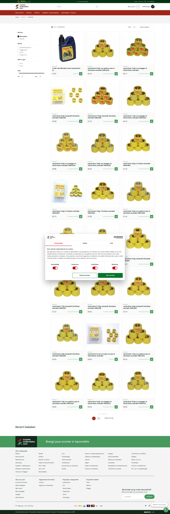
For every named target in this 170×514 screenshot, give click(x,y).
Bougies (110, 454)
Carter (64, 494)
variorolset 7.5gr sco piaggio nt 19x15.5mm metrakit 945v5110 (135, 117)
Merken (23, 17)
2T (21, 66)
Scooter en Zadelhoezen (138, 466)
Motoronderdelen (113, 457)
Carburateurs (66, 482)
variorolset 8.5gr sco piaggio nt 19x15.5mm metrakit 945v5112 (100, 402)
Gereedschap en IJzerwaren (70, 466)
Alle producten (19, 497)
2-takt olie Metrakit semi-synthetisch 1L (66, 69)
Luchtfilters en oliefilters (138, 454)
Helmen (29, 12)
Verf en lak (42, 469)
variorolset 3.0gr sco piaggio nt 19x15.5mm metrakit (135, 69)
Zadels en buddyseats (91, 466)
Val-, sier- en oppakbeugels (139, 469)
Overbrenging (66, 457)
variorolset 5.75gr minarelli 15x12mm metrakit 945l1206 (102, 307)
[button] (166, 510)
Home (17, 17)
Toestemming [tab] (58, 243)
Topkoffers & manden (114, 469)
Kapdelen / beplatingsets (50, 12)
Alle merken (23, 36)
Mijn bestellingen (20, 485)
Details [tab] (85, 243)
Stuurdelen (111, 463)
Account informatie (21, 482)
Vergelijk (17, 494)
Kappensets (66, 491)
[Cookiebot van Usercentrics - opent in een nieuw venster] (115, 237)
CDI (64, 485)
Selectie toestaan (84, 275)
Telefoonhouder (66, 460)
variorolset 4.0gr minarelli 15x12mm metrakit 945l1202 (136, 307)
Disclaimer (53, 512)
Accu (63, 454)
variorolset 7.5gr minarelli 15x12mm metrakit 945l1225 (66, 307)
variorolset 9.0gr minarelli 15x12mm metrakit (136, 259)
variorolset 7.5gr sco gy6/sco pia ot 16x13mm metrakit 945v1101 (136, 355)
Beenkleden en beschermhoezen (117, 466)
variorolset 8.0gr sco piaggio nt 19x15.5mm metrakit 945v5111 (135, 402)
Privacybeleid (33, 512)
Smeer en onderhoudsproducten (94, 454)
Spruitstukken (67, 488)
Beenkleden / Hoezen (68, 12)
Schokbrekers (66, 463)
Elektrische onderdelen (114, 460)
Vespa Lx (23, 55)
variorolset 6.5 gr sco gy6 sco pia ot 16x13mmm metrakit (101, 355)
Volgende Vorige (108, 418)
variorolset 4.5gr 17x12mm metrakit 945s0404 (65, 212)
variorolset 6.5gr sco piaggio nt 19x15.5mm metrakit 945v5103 (64, 164)
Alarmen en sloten (44, 460)
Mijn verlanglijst (20, 491)
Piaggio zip (23, 50)
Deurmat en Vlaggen (21, 472)
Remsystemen (19, 457)
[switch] (75, 268)
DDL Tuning (42, 466)
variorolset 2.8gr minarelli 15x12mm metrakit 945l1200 (66, 355)
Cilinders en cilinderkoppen (92, 457)
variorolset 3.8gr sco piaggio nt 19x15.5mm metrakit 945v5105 (100, 164)
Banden (41, 454)
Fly (21, 52)
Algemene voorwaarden (46, 485)
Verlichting (18, 463)
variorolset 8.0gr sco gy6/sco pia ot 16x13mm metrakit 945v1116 (101, 69)
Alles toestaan (110, 275)
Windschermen (19, 460)
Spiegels (133, 457)
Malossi (88, 485)
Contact (136, 1)
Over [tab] (111, 243)
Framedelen (134, 463)
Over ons (141, 1)
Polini (88, 482)
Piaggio (88, 488)
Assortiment (19, 12)
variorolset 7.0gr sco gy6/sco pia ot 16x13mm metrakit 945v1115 (65, 402)
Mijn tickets (18, 488)
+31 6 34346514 (151, 1)
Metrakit (30, 17)
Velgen (87, 463)
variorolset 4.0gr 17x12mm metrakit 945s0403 (101, 212)
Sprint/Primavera (25, 47)
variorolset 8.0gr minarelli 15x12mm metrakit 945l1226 (66, 117)
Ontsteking (66, 497)
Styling (64, 469)
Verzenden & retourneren (21, 512)
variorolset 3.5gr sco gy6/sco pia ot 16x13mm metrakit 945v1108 (136, 212)
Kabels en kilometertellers (46, 463)
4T (21, 63)
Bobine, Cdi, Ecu (136, 460)
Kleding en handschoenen (22, 469)
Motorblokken (43, 472)
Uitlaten (37, 12)
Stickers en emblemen (91, 469)
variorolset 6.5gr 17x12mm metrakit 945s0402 (136, 164)
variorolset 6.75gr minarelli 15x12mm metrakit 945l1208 (102, 117)
